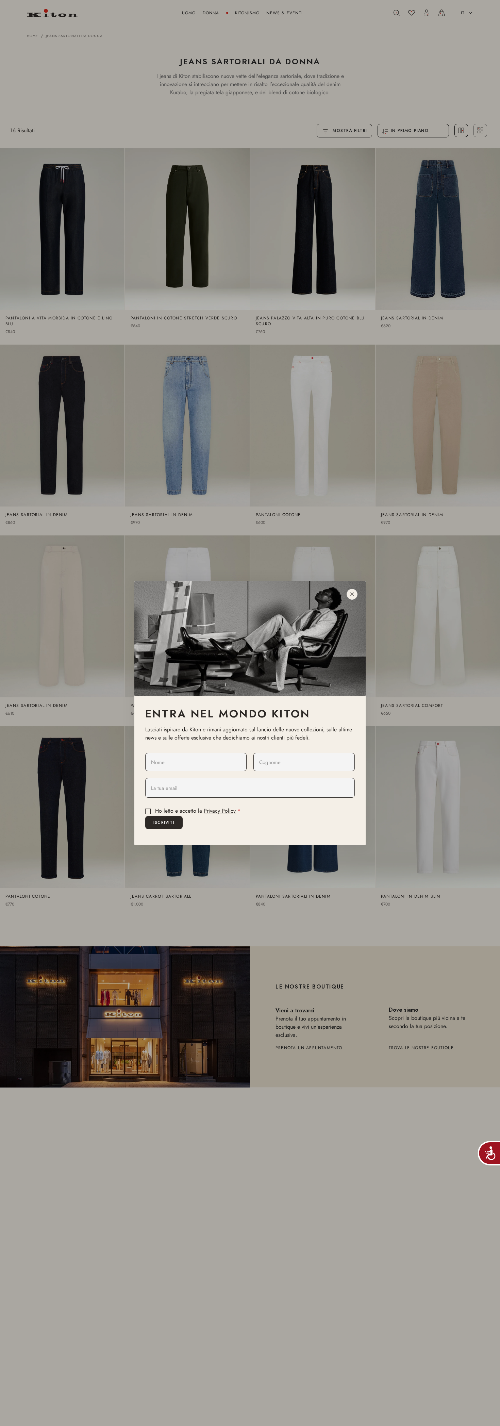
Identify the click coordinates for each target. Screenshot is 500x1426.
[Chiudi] (352, 594)
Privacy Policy (220, 811)
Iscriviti (163, 822)
